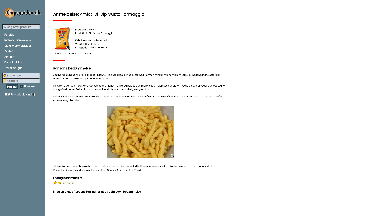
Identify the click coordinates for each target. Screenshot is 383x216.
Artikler (9, 57)
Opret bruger (13, 68)
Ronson (87, 53)
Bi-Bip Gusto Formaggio (99, 33)
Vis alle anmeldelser (17, 46)
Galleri (8, 51)
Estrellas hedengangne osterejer (201, 75)
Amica (92, 29)
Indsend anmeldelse (17, 40)
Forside (9, 34)
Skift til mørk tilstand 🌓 (20, 94)
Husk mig (30, 86)
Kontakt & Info (13, 62)
